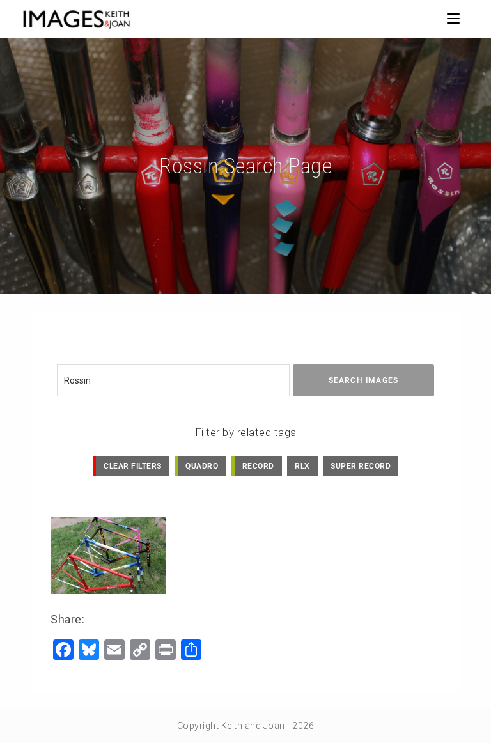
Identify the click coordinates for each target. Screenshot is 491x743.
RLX (302, 466)
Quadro (201, 466)
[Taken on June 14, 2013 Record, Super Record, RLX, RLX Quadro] (108, 555)
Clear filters (133, 466)
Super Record (361, 466)
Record (258, 466)
